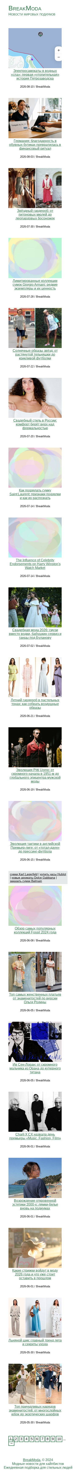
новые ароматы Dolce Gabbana (33, 877)
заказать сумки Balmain (26, 881)
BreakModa (24, 8)
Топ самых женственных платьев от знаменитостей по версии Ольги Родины (35, 998)
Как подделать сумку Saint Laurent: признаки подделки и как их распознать (35, 494)
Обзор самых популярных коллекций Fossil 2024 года (35, 930)
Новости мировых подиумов (31, 14)
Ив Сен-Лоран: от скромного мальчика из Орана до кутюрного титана (35, 1068)
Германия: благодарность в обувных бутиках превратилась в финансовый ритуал (35, 144)
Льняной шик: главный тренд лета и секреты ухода (35, 1342)
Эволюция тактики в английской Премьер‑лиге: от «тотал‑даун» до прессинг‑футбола (35, 847)
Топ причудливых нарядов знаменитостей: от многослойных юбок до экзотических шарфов (35, 1410)
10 (59, 1439)
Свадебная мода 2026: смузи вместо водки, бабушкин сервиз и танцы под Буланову (35, 633)
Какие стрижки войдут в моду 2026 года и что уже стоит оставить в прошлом (35, 1274)
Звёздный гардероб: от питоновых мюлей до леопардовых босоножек (35, 214)
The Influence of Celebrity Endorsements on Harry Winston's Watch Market (35, 564)
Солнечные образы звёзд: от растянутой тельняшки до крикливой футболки (35, 354)
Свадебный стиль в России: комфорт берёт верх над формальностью (35, 424)
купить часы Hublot (53, 874)
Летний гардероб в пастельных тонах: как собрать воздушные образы (35, 703)
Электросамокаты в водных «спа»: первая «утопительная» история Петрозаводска (35, 74)
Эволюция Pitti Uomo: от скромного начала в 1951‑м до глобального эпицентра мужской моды (35, 775)
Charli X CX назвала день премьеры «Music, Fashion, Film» (35, 1136)
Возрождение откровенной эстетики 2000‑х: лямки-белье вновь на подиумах (35, 1204)
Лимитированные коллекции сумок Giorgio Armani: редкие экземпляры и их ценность (35, 284)
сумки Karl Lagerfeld (24, 874)
